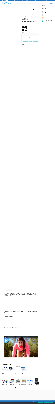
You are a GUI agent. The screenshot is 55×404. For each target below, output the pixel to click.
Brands (32, 0)
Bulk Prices (35, 0)
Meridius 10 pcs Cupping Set (10, 373)
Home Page (15, 0)
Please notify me (30, 41)
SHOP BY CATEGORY (28, 0)
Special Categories (22, 0)
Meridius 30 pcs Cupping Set (23, 373)
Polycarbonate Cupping (24, 7)
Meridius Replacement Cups (5, 373)
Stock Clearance (39, 0)
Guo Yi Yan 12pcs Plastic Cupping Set (4, 385)
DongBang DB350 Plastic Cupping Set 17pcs (17, 386)
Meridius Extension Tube (17, 373)
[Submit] (42, 3)
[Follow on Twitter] (45, 0)
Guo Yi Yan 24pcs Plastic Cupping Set (11, 385)
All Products (18, 0)
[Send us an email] (46, 0)
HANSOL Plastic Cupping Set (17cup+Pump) (36, 386)
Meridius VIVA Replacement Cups (30, 385)
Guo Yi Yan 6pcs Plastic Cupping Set (23, 385)
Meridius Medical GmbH (7, 3)
